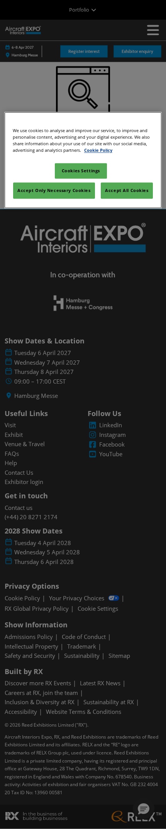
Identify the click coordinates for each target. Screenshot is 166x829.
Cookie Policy (98, 150)
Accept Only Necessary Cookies (54, 191)
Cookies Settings (81, 171)
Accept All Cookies (126, 191)
